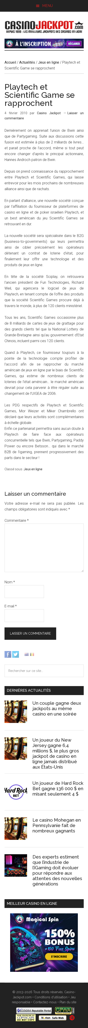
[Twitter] (15, 654)
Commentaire (17, 520)
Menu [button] (47, 6)
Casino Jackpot (44, 26)
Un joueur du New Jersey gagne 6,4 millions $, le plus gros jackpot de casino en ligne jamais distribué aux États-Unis (55, 753)
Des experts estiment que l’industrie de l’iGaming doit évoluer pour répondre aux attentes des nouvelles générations (57, 870)
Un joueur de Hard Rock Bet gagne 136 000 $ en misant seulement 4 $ (57, 788)
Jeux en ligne (48, 62)
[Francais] (32, 654)
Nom (10, 582)
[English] (26, 654)
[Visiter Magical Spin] (44, 47)
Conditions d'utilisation (51, 997)
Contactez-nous (45, 1002)
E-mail (11, 606)
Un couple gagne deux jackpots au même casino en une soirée (56, 708)
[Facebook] (8, 654)
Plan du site (68, 1002)
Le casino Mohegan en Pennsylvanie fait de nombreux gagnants (56, 825)
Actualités (27, 62)
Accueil (10, 62)
